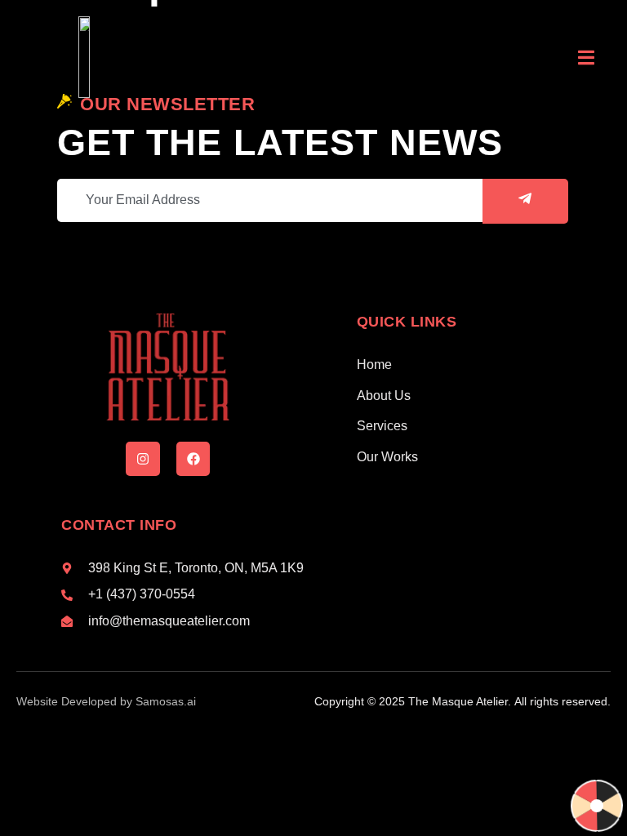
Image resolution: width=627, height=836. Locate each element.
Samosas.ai (166, 701)
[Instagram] (143, 459)
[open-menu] (586, 60)
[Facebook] (193, 459)
